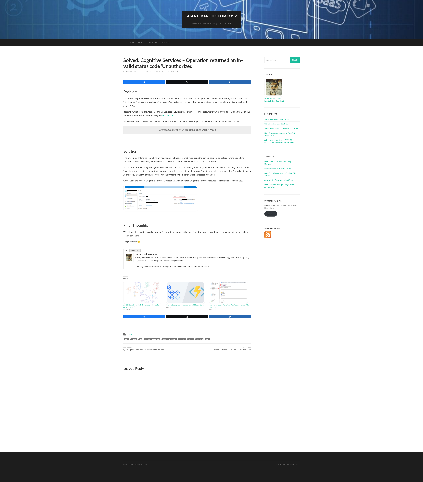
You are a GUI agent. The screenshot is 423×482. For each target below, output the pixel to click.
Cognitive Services (152, 339)
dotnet (182, 339)
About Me (130, 42)
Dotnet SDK (168, 115)
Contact (165, 42)
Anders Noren (288, 464)
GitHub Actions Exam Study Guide (277, 124)
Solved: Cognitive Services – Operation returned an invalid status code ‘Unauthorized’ (183, 63)
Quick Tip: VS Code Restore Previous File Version (143, 348)
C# (141, 339)
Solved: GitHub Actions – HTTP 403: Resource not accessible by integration (279, 141)
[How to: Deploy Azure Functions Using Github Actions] (186, 292)
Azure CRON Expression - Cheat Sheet (278, 180)
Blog (140, 42)
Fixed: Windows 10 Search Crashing (277, 168)
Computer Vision (169, 339)
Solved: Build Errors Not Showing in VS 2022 (281, 128)
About (126, 250)
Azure (129, 334)
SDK (207, 339)
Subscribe (271, 214)
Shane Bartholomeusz (211, 16)
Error (191, 339)
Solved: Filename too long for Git (276, 119)
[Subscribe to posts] (267, 238)
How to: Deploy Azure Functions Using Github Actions (185, 305)
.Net (126, 339)
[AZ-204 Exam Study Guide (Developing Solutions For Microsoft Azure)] (143, 292)
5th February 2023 (131, 72)
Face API (200, 339)
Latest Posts (135, 250)
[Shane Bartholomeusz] (129, 261)
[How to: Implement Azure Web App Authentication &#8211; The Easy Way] (229, 292)
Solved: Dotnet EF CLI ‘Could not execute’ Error (232, 348)
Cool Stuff (152, 42)
